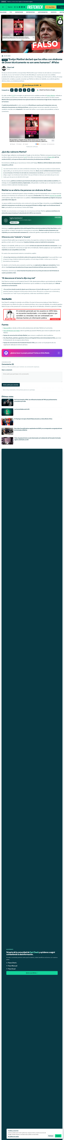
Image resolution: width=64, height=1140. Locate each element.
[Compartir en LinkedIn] (20, 90)
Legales (4, 1)
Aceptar (58, 1136)
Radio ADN (51, 157)
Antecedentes (43, 12)
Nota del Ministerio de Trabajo (11, 330)
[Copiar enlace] (33, 90)
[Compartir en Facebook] (12, 90)
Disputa (53, 12)
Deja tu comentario (7, 370)
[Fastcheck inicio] (35, 7)
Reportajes (19, 12)
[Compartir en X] (16, 90)
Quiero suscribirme (31, 973)
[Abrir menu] (3, 7)
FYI (11, 12)
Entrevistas (30, 12)
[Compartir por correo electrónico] (28, 90)
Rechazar (50, 1136)
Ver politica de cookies (13, 1136)
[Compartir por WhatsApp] (24, 90)
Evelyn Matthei (51, 95)
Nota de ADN (7, 328)
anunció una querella (55, 195)
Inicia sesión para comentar (10, 385)
